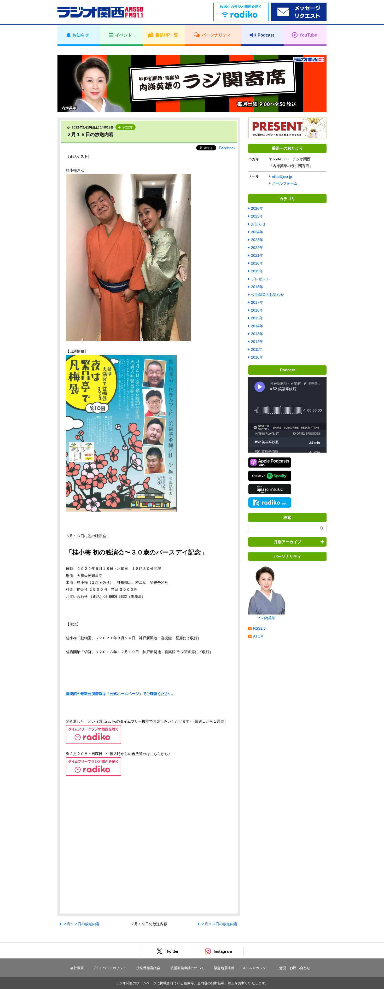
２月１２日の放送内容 (81, 924)
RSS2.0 (259, 628)
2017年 (257, 302)
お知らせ (258, 224)
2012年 (257, 342)
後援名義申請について (187, 968)
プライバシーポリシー (109, 968)
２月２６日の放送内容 (219, 924)
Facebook (227, 148)
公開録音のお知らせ (267, 294)
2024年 (257, 232)
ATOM (258, 636)
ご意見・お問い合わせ (293, 968)
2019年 (257, 271)
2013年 (257, 334)
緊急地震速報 (224, 968)
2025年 (257, 216)
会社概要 (77, 968)
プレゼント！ (262, 279)
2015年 (257, 318)
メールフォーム (285, 183)
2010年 (257, 357)
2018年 (257, 287)
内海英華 (268, 618)
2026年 (257, 208)
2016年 (257, 310)
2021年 (257, 255)
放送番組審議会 (148, 968)
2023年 (257, 240)
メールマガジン (254, 968)
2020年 (257, 263)
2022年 (257, 247)
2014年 (257, 326)
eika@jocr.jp (282, 176)
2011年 (257, 349)
